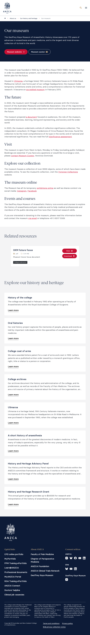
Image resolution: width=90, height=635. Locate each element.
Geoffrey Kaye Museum (42, 575)
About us (13, 18)
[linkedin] (84, 558)
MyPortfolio (10, 559)
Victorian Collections (68, 172)
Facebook (32, 191)
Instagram (21, 191)
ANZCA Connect (12, 585)
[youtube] (79, 558)
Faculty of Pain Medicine (42, 554)
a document (31, 117)
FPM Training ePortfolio (15, 563)
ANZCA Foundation (40, 566)
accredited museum (35, 89)
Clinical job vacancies (14, 594)
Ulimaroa (18, 81)
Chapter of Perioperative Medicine (42, 560)
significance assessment (60, 136)
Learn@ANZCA (11, 567)
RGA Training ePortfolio (15, 581)
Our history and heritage (28, 18)
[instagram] (66, 558)
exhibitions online (45, 188)
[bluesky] (71, 558)
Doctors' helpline (12, 590)
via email (32, 218)
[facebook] (75, 558)
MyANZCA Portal (12, 576)
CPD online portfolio (13, 554)
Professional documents (15, 572)
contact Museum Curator (22, 155)
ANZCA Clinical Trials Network (45, 571)
